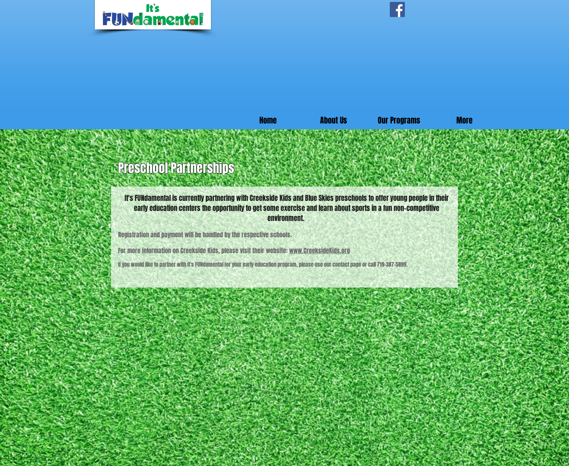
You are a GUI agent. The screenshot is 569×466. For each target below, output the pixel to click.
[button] (399, 120)
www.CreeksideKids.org (319, 250)
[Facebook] (397, 9)
